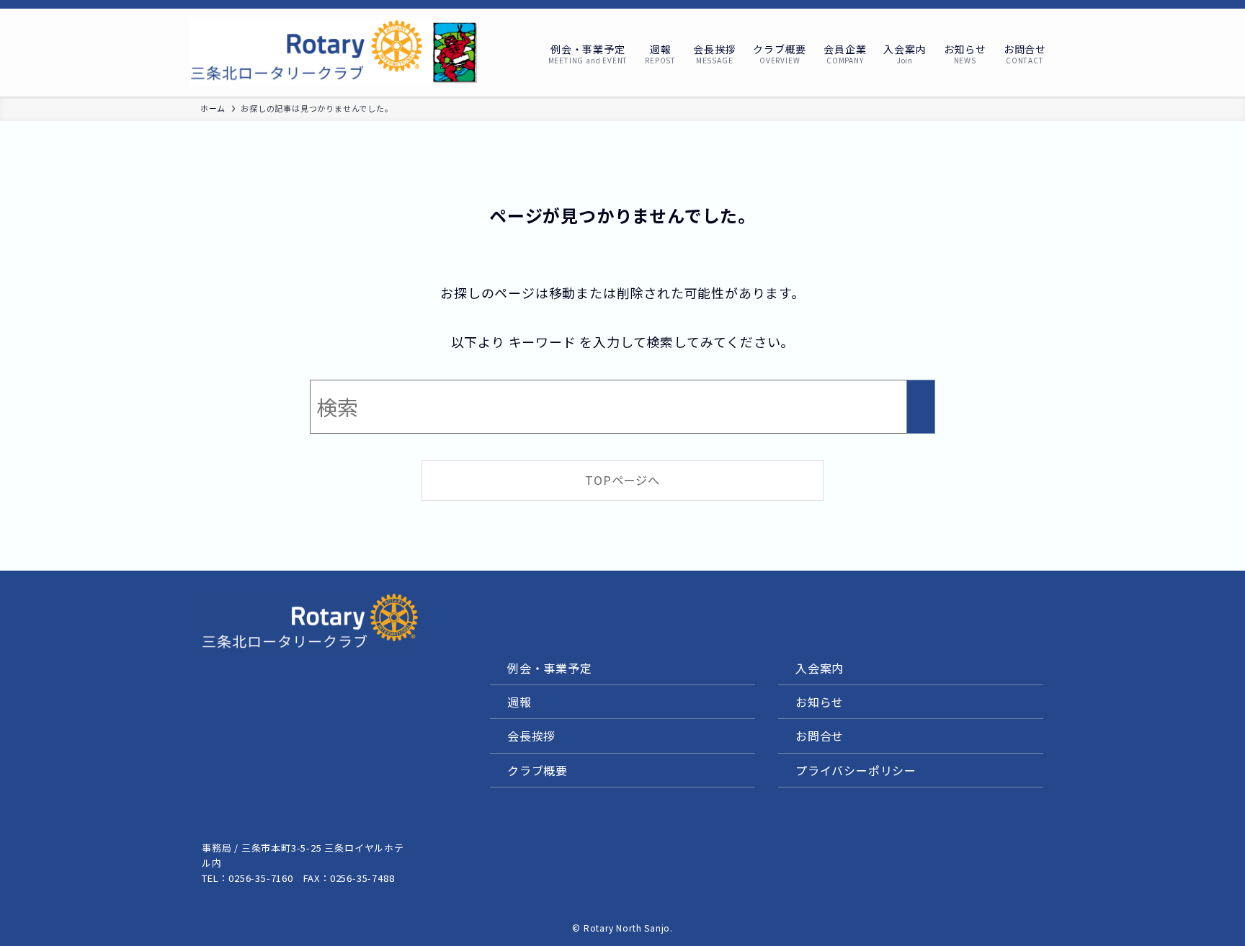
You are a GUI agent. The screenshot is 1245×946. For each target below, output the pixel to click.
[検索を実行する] (920, 407)
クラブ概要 (537, 770)
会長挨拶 (531, 735)
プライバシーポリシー (855, 770)
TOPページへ (622, 479)
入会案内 (819, 668)
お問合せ (819, 735)
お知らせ (819, 701)
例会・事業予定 (549, 668)
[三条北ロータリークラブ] (334, 52)
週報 (519, 701)
